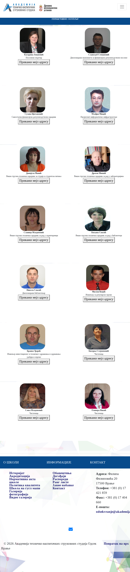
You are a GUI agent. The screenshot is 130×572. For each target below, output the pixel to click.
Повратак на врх (116, 543)
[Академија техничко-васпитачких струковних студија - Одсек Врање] (18, 9)
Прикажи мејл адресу (33, 62)
